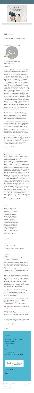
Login (29, 383)
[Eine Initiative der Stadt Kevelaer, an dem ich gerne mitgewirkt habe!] (12, 52)
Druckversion (8, 383)
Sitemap (14, 383)
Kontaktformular (20, 354)
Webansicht (28, 385)
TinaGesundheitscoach (10, 369)
